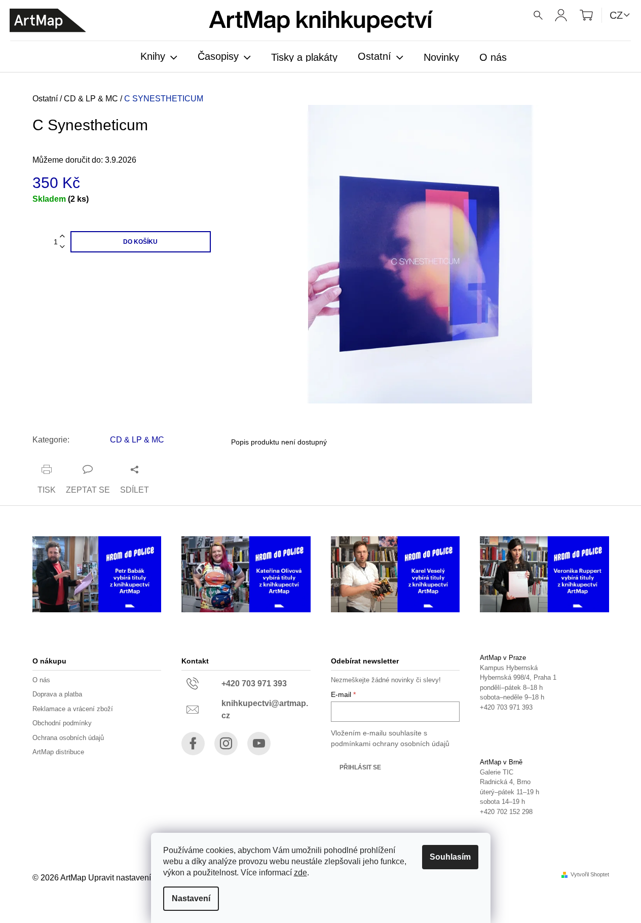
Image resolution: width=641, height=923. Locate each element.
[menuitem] (158, 57)
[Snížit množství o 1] (62, 247)
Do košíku (140, 241)
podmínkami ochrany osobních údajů (390, 744)
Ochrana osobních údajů (68, 738)
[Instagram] (226, 743)
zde (300, 872)
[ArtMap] (48, 20)
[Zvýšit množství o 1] (62, 236)
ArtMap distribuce (58, 752)
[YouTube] (259, 743)
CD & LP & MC (137, 439)
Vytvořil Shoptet (590, 874)
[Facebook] (193, 743)
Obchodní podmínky (62, 723)
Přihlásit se (360, 767)
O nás (41, 680)
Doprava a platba (57, 694)
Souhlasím (450, 857)
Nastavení (191, 898)
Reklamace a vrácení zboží (72, 709)
